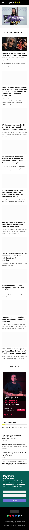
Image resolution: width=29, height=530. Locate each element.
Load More (13, 366)
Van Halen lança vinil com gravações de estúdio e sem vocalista (13, 288)
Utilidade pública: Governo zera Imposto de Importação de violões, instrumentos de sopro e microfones (14, 454)
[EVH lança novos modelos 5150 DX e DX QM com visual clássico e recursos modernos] (14, 115)
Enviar (14, 500)
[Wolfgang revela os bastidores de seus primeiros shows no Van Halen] (14, 307)
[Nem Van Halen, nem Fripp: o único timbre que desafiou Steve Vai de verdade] (14, 212)
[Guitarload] (14, 2)
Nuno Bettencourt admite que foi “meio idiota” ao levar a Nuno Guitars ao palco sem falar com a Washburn (14, 463)
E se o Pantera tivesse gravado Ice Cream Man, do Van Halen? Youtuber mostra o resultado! (14, 351)
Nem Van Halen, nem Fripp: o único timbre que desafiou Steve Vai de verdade (13, 224)
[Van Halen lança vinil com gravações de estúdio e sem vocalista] (14, 276)
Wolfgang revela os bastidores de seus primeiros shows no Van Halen (14, 319)
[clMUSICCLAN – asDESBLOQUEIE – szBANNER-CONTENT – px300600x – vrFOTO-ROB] (14, 417)
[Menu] (3, 2)
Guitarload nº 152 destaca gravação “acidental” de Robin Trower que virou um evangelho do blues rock (14, 437)
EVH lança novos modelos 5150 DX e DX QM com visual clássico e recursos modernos (14, 127)
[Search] (26, 2)
